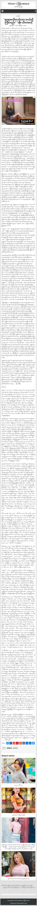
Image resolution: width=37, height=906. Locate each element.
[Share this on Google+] (14, 743)
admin (12, 25)
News (18, 16)
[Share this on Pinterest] (17, 743)
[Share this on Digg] (27, 743)
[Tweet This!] (7, 743)
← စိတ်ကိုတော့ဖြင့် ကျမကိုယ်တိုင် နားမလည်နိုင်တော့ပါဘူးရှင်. (16, 885)
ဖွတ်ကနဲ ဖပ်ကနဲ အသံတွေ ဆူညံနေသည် (18, 878)
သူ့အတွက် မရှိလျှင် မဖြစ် (18, 815)
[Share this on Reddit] (20, 743)
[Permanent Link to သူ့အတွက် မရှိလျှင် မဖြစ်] (18, 800)
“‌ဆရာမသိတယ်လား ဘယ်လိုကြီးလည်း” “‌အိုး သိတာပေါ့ (18, 21)
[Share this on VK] (23, 743)
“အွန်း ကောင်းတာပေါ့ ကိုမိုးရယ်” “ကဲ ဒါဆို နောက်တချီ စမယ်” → (20, 887)
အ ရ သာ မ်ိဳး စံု (18, 785)
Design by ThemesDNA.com (18, 903)
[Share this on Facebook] (10, 743)
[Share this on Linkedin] (30, 743)
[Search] (35, 11)
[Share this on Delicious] (33, 743)
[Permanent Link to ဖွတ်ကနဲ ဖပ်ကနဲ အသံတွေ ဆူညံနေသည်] (18, 864)
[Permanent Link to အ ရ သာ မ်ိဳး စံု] (18, 770)
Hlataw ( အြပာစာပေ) (18, 3)
